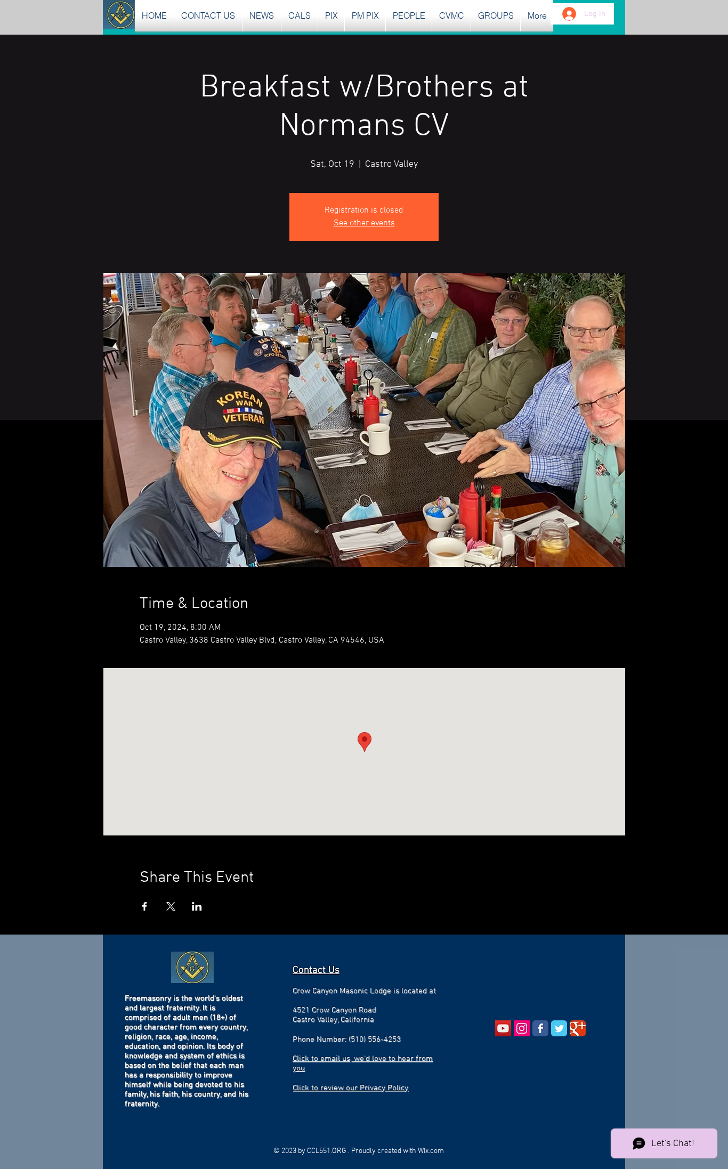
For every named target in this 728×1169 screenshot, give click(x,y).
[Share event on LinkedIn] (197, 906)
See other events (364, 223)
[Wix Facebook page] (540, 1028)
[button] (261, 15)
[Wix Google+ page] (578, 1028)
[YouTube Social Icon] (503, 1028)
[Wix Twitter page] (559, 1028)
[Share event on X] (171, 906)
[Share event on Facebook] (145, 906)
